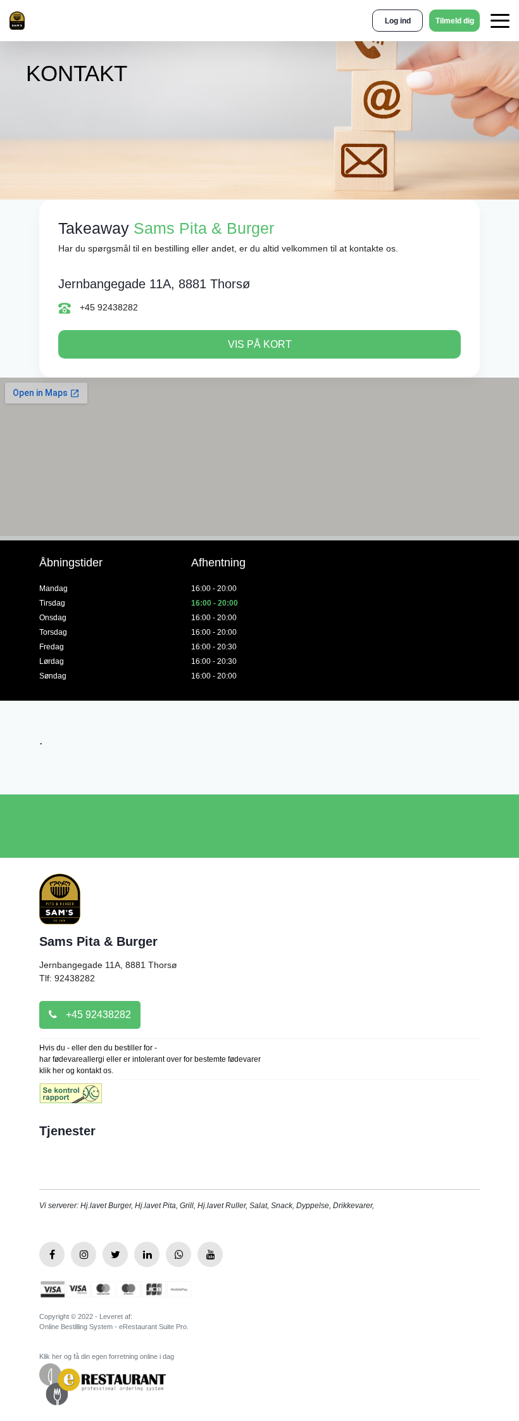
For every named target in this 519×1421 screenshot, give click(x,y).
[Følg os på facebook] (52, 1254)
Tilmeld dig (454, 20)
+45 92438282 (107, 307)
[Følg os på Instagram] (83, 1254)
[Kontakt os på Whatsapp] (178, 1254)
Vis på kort (260, 344)
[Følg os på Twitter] (115, 1254)
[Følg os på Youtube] (210, 1254)
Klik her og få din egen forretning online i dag (106, 1356)
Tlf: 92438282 (67, 978)
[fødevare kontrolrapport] (70, 1097)
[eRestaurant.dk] (102, 1383)
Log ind (398, 20)
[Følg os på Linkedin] (146, 1254)
